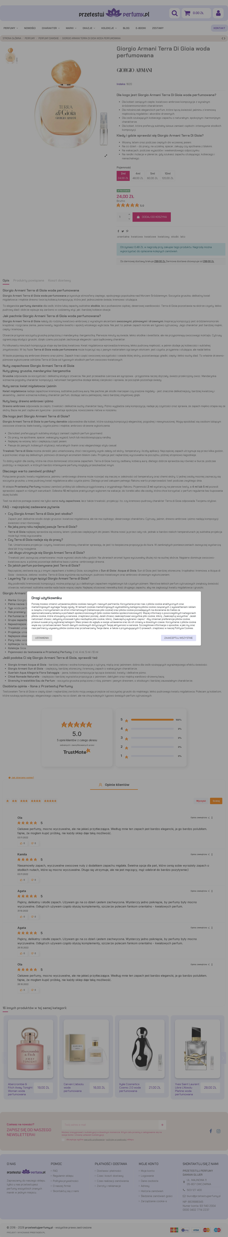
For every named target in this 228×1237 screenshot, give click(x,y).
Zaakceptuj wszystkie (178, 637)
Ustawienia (42, 637)
